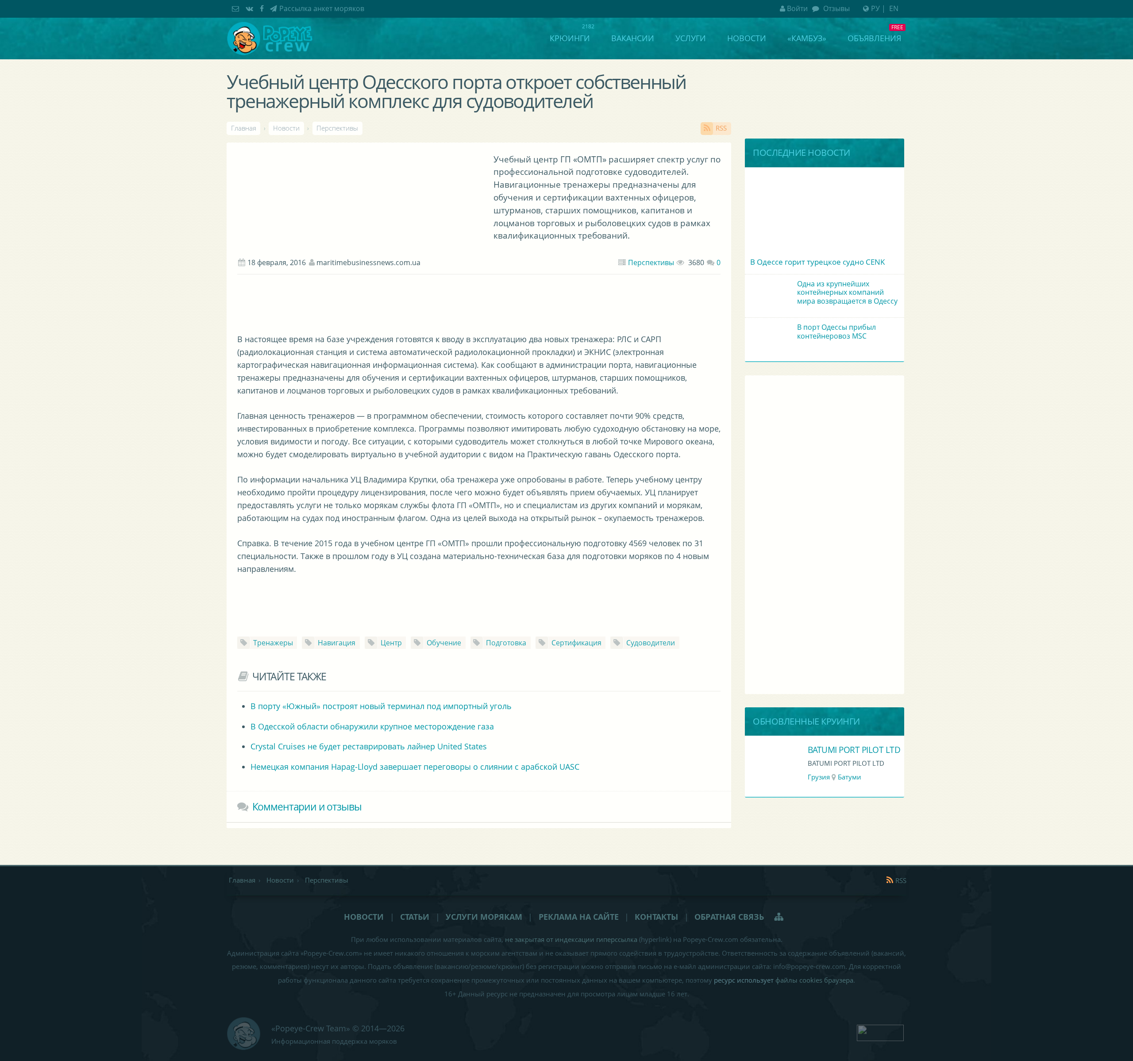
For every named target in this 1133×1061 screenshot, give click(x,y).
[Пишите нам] (236, 8)
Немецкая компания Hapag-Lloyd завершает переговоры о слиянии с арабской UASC (414, 766)
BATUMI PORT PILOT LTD (746, 750)
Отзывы (835, 8)
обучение (444, 643)
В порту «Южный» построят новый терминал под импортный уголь (381, 706)
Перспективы (651, 262)
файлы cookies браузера (814, 980)
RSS (721, 128)
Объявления (874, 38)
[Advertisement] (479, 306)
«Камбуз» (806, 38)
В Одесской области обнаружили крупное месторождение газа (372, 726)
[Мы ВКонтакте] (250, 8)
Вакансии (632, 38)
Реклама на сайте (579, 916)
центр (391, 643)
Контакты (656, 916)
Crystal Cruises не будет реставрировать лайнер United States (368, 746)
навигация (336, 643)
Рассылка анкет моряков (321, 8)
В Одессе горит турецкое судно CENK (817, 262)
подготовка (506, 643)
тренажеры (273, 643)
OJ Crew (872, 750)
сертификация (576, 643)
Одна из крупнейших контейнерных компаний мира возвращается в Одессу (847, 292)
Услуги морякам (484, 916)
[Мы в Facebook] (263, 8)
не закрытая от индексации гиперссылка (571, 939)
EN (893, 8)
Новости (746, 38)
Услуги (690, 38)
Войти (797, 8)
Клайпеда (901, 777)
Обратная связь (729, 916)
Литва (867, 777)
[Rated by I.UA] (880, 1031)
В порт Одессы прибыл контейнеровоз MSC (836, 331)
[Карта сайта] (779, 916)
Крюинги (570, 38)
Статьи (414, 916)
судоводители (650, 643)
